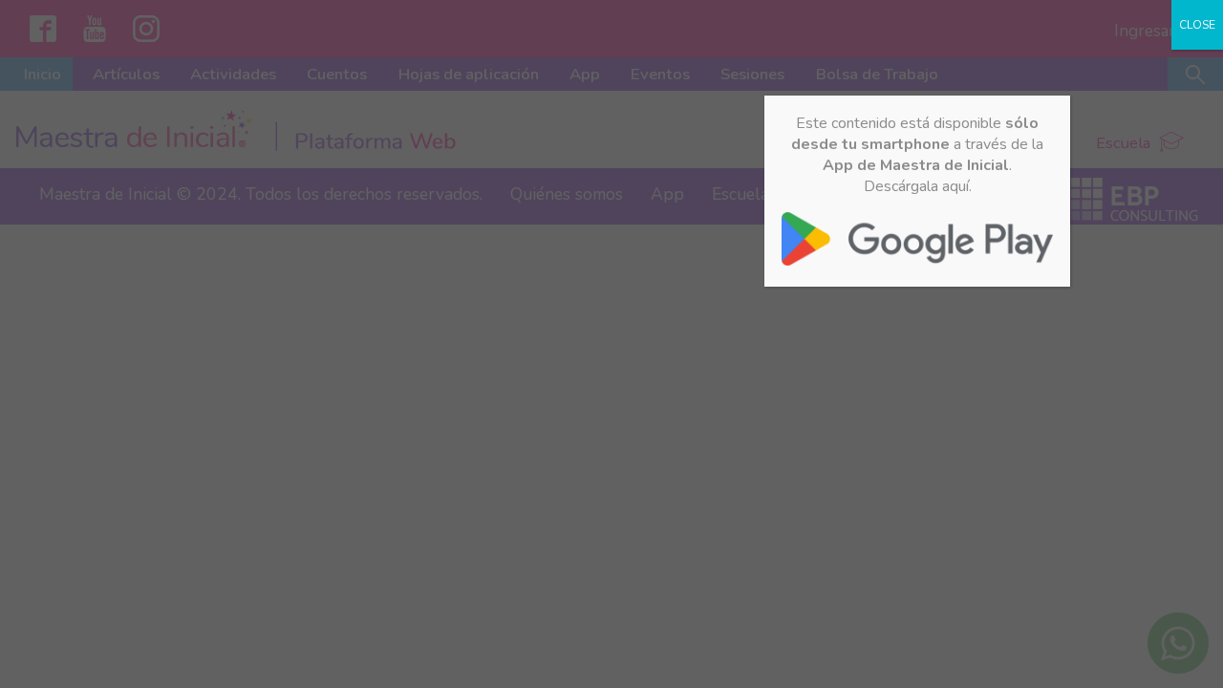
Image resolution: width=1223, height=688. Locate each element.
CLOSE (1197, 24)
